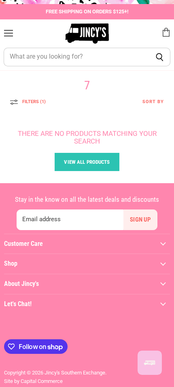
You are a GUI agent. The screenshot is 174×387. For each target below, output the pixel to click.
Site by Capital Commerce (33, 381)
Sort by (153, 101)
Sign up (140, 219)
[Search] (159, 57)
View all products (87, 162)
